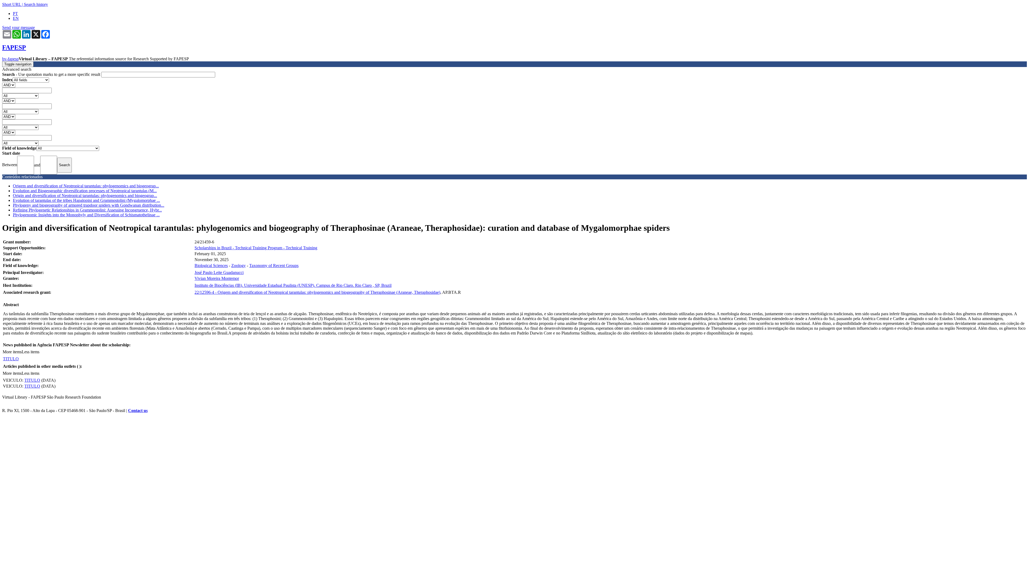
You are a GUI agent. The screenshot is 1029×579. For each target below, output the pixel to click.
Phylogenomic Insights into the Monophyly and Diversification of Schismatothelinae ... (86, 215)
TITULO (11, 359)
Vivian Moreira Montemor (217, 278)
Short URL (11, 4)
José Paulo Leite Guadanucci (219, 272)
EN (16, 18)
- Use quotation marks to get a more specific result (51, 74)
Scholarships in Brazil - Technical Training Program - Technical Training (256, 248)
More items (12, 352)
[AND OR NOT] (8, 85)
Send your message (18, 27)
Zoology (238, 265)
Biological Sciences (211, 265)
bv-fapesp (10, 59)
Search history (36, 4)
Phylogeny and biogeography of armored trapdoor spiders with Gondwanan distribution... (88, 205)
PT (15, 13)
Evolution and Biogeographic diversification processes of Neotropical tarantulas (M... (85, 190)
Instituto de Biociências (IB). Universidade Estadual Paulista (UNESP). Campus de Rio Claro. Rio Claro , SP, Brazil (293, 285)
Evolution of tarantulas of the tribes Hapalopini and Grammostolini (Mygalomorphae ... (86, 200)
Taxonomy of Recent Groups (274, 265)
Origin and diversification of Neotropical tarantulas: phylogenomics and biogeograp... (85, 195)
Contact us (138, 410)
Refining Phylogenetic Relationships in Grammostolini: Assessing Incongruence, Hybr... (87, 210)
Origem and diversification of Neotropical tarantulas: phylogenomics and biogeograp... (86, 186)
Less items (30, 352)
